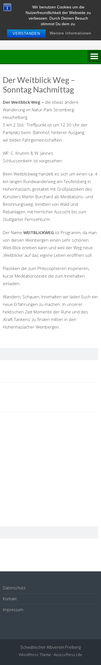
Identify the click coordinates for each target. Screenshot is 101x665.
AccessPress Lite (68, 654)
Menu (94, 56)
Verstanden (26, 33)
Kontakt (10, 598)
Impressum (13, 609)
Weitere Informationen (70, 33)
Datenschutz (14, 587)
